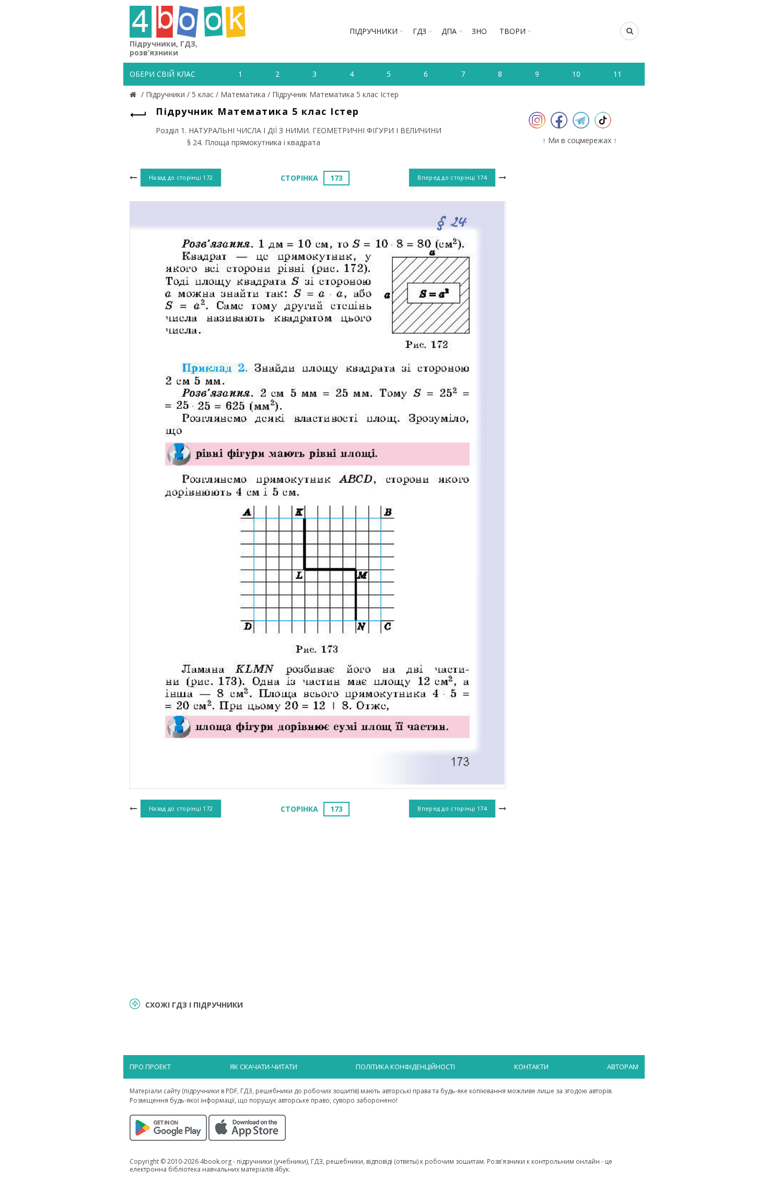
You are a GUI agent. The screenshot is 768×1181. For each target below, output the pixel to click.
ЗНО (479, 31)
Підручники (374, 31)
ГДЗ (419, 31)
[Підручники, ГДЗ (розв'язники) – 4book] (134, 94)
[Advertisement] (318, 906)
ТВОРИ (512, 31)
